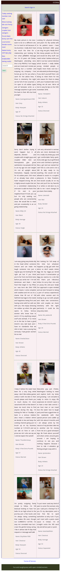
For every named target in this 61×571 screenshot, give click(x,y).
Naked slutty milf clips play (6, 51)
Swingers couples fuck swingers (6, 30)
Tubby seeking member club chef (7, 16)
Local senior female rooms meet (7, 44)
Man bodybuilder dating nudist (6, 58)
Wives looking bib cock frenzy (7, 23)
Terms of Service (30, 561)
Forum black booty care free (7, 37)
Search (27, 7)
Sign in (32, 7)
